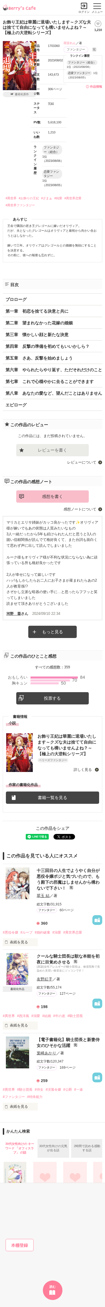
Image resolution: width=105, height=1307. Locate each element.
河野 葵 (13, 613)
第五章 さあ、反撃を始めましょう (39, 358)
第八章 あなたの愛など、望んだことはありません (54, 393)
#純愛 (58, 198)
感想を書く (52, 496)
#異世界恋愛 (72, 198)
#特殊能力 (35, 1097)
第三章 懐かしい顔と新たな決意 (37, 334)
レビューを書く (52, 450)
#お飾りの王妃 (29, 198)
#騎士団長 (75, 1016)
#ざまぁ (46, 198)
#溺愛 (56, 932)
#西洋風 (23, 1016)
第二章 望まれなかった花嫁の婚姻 (39, 322)
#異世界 (11, 198)
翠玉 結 (43, 895)
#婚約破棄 (42, 932)
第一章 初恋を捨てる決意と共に (37, 311)
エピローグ (16, 404)
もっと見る (52, 631)
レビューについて (81, 462)
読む (53, 1286)
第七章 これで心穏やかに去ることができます (50, 381)
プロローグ (16, 299)
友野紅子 (44, 979)
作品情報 (96, 86)
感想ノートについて (80, 509)
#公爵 (67, 1090)
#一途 (78, 1090)
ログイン (84, 11)
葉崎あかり (46, 1053)
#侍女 (39, 1090)
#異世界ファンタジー (20, 205)
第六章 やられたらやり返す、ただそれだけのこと (54, 369)
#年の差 (59, 1016)
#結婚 (46, 1016)
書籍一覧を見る (52, 797)
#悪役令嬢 (10, 932)
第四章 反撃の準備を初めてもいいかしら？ (48, 346)
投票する (52, 698)
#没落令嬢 (53, 1090)
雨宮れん (70, 43)
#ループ (26, 932)
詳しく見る (83, 770)
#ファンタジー (14, 1097)
